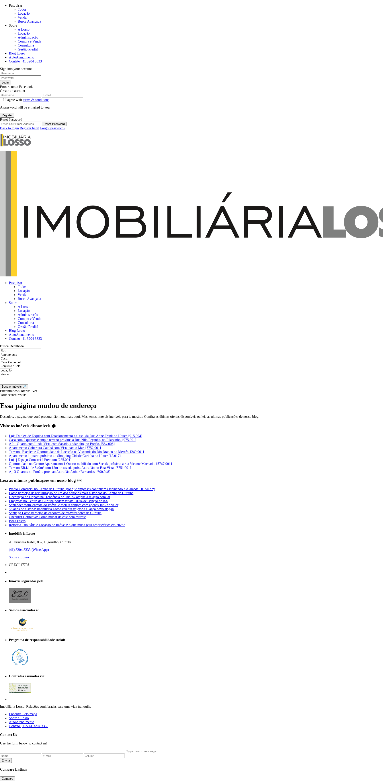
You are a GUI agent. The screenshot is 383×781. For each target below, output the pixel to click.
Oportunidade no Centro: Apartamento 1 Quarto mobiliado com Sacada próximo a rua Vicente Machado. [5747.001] (90, 464)
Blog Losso (17, 53)
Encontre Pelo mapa (23, 714)
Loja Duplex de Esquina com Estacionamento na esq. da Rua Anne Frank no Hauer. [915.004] (75, 436)
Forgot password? (52, 128)
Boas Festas (17, 521)
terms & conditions (36, 100)
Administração (28, 37)
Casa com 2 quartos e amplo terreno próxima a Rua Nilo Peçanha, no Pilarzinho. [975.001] (72, 440)
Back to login (9, 128)
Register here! (29, 128)
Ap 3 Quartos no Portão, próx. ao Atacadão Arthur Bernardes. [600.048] (59, 472)
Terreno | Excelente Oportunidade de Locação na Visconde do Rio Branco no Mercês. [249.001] (76, 452)
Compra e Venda (29, 41)
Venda (22, 17)
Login (5, 82)
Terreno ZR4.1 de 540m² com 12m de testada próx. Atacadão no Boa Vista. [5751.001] (70, 468)
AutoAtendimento (21, 57)
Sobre (13, 303)
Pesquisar (15, 283)
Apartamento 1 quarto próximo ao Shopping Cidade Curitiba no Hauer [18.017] (65, 456)
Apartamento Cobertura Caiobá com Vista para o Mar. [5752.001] (55, 448)
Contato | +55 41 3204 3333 (28, 726)
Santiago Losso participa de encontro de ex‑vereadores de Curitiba (55, 513)
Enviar (6, 760)
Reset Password (54, 124)
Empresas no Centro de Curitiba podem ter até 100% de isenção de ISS (58, 501)
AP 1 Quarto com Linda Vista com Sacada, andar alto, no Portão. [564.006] (62, 444)
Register (7, 115)
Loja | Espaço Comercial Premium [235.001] (40, 460)
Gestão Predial (28, 49)
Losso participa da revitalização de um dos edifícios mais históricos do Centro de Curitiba (71, 493)
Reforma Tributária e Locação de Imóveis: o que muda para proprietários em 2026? (67, 525)
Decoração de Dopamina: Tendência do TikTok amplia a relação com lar (59, 497)
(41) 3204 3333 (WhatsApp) (29, 550)
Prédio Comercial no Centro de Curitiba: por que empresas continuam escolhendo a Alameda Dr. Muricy (82, 489)
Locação (24, 13)
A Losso (23, 29)
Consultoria (26, 45)
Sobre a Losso (19, 557)
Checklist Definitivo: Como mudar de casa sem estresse (47, 517)
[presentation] (11, 355)
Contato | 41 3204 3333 (25, 61)
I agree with (27, 100)
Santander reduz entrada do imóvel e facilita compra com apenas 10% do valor (63, 505)
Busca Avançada (29, 21)
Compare (7, 778)
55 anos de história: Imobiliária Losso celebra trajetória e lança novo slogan (61, 509)
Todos (22, 9)
